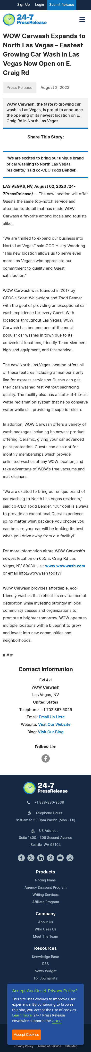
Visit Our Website (54, 725)
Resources (45, 948)
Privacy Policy (23, 1046)
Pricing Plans (45, 880)
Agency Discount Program (45, 887)
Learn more (22, 1015)
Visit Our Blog (51, 732)
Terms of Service (49, 1046)
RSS (45, 964)
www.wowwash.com (65, 566)
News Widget (46, 971)
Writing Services (46, 895)
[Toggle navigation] (82, 19)
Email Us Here (52, 717)
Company (46, 914)
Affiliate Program (45, 902)
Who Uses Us (46, 929)
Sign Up (23, 5)
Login (39, 5)
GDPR (56, 1020)
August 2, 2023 (55, 88)
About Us (45, 922)
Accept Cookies (26, 1034)
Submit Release (61, 5)
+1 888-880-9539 (49, 802)
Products (45, 872)
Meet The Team (45, 936)
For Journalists (45, 978)
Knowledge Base (45, 957)
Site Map (71, 1046)
